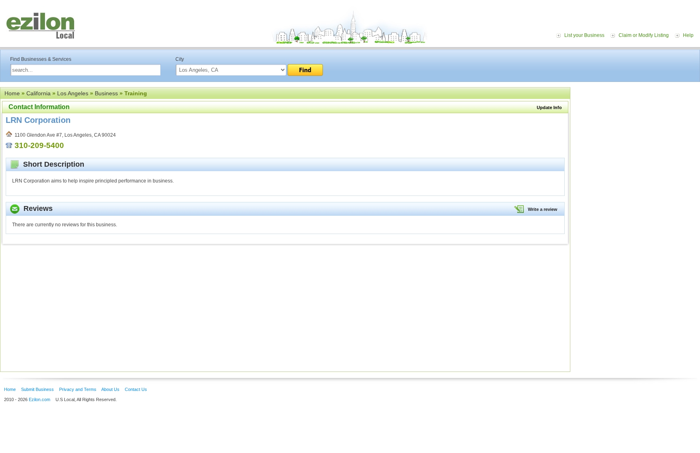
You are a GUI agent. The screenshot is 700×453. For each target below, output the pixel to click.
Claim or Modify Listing (644, 35)
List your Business (584, 35)
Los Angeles (72, 93)
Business (106, 93)
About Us (110, 389)
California (38, 93)
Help (688, 35)
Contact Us (136, 389)
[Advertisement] (637, 137)
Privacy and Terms (77, 389)
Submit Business (37, 389)
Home (12, 93)
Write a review (542, 209)
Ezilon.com (39, 399)
